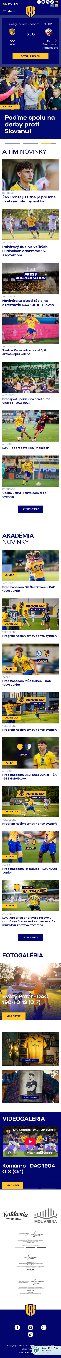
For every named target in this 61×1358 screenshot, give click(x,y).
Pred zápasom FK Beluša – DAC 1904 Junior (29, 877)
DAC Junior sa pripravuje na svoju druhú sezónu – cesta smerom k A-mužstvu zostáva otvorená (28, 928)
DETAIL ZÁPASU (30, 56)
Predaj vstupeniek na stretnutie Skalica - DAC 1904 (26, 407)
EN (16, 4)
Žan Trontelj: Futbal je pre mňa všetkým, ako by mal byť (29, 206)
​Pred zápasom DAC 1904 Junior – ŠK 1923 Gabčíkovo (29, 783)
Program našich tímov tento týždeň (29, 642)
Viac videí (13, 1192)
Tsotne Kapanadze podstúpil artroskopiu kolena (24, 359)
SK (5, 4)
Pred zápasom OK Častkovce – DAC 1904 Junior (28, 595)
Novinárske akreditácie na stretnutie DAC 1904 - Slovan (28, 309)
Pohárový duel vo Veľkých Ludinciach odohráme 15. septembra (25, 257)
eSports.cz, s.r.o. (30, 1355)
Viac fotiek (14, 1022)
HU (10, 4)
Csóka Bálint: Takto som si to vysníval (24, 501)
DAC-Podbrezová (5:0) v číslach (25, 454)
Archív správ (31, 515)
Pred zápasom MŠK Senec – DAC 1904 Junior (26, 689)
